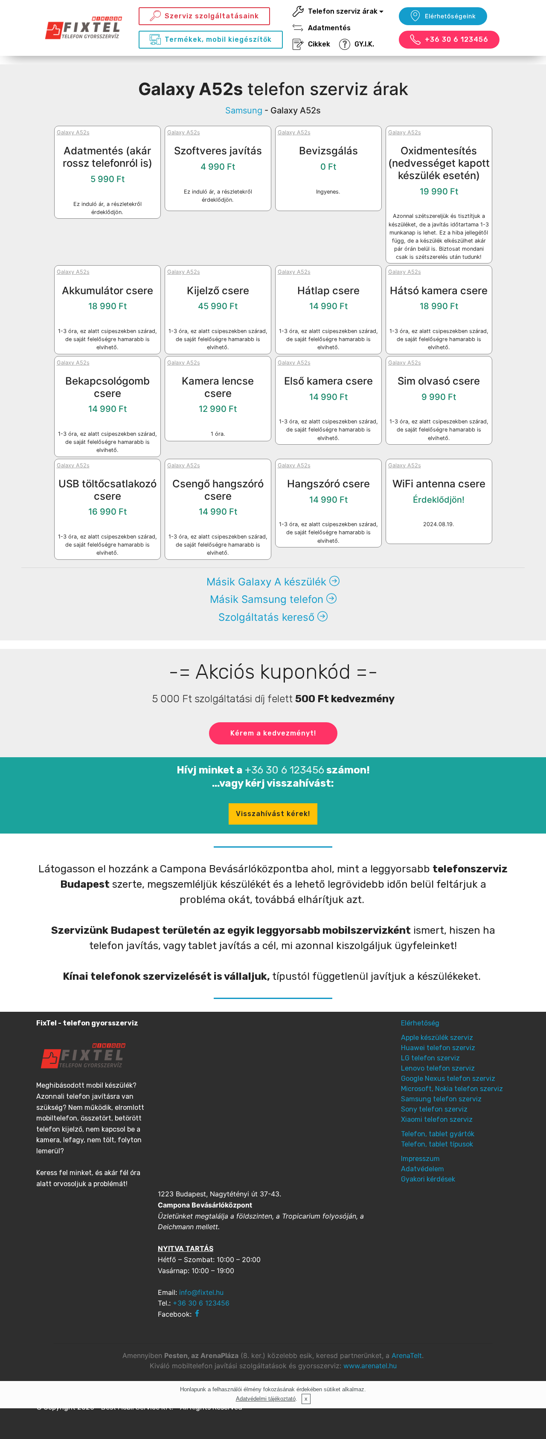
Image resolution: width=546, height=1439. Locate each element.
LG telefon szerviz (430, 1058)
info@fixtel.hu (201, 1292)
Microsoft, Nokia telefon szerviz (452, 1089)
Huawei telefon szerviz (438, 1048)
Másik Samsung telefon (268, 599)
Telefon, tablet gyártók (437, 1134)
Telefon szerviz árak (343, 11)
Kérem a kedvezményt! (273, 733)
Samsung (243, 110)
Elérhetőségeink (450, 16)
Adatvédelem (422, 1169)
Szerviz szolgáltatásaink (212, 16)
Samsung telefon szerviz (441, 1099)
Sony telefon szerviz (434, 1109)
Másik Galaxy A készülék (267, 582)
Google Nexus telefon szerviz (448, 1078)
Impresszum (420, 1159)
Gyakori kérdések (428, 1179)
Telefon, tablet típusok (437, 1144)
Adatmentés (329, 28)
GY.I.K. (364, 44)
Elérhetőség (420, 1023)
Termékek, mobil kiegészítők (218, 39)
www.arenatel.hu (370, 1365)
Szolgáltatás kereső (267, 617)
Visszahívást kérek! (273, 814)
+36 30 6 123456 (456, 39)
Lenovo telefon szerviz (438, 1068)
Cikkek (319, 44)
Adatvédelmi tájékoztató (266, 1399)
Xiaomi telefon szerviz (437, 1119)
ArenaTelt (407, 1355)
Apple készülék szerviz (437, 1038)
